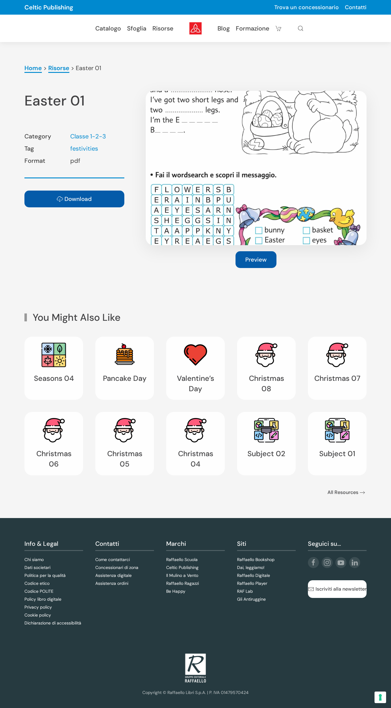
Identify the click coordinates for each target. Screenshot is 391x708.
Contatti (356, 7)
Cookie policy (37, 615)
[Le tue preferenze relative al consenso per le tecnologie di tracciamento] (380, 697)
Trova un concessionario (306, 7)
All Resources (342, 492)
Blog (223, 28)
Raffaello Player (252, 583)
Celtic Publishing (48, 7)
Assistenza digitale (113, 575)
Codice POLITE (38, 591)
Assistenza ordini (111, 583)
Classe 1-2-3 (88, 136)
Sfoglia (136, 28)
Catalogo (108, 28)
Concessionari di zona (116, 567)
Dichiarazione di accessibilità (52, 623)
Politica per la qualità (45, 575)
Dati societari (37, 567)
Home (33, 68)
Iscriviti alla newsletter (341, 589)
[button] (301, 28)
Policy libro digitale (42, 599)
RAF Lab (245, 591)
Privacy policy (38, 607)
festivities (84, 148)
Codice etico (36, 583)
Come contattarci (112, 559)
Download (78, 199)
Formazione (252, 28)
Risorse (163, 28)
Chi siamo (34, 559)
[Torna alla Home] (195, 28)
